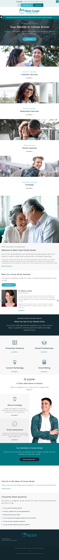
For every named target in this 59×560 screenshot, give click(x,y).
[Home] (29, 11)
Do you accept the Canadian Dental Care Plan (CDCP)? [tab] (19, 518)
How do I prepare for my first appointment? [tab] (16, 511)
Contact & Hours (6, 488)
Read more (35, 308)
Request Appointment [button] (29, 459)
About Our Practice (7, 266)
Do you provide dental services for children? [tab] (16, 524)
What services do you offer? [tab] (11, 514)
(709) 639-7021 (27, 5)
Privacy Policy (19, 553)
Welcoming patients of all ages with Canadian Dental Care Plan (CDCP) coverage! (28, 17)
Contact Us (38, 5)
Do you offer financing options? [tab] (12, 508)
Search (31, 553)
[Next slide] (58, 300)
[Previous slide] (1, 300)
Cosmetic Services (29, 74)
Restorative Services (29, 111)
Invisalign (29, 185)
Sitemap (35, 553)
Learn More (29, 39)
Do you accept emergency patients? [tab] (14, 521)
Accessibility (26, 553)
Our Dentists (8, 284)
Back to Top (41, 553)
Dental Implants (29, 148)
